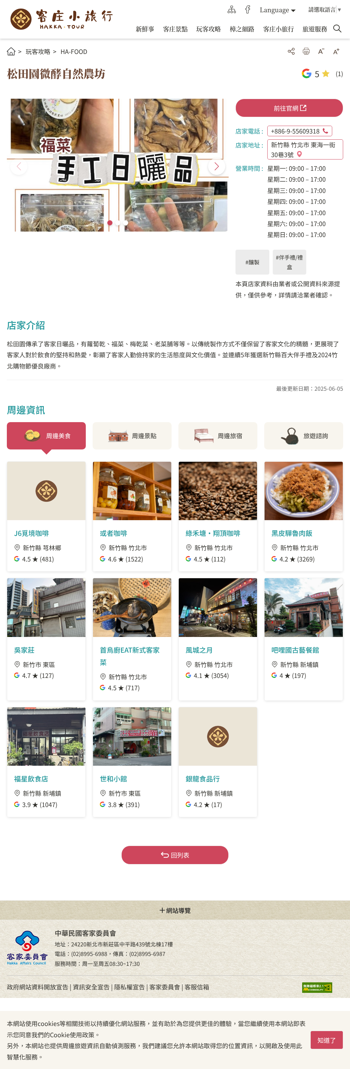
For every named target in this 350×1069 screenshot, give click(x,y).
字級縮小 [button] (321, 51)
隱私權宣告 (129, 986)
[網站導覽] (232, 9)
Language (274, 9)
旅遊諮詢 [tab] (316, 435)
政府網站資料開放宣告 (37, 986)
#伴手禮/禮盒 (289, 262)
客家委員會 (164, 986)
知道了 (327, 1040)
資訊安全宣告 (91, 986)
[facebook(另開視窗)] (248, 9)
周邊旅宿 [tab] (230, 435)
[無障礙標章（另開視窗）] (322, 987)
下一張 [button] (216, 166)
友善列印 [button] (306, 51)
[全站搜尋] (337, 28)
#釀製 (252, 262)
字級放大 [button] (336, 51)
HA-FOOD (73, 51)
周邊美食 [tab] (58, 435)
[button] (109, 222)
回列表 (180, 854)
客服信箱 (197, 986)
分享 (291, 51)
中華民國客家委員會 (27, 947)
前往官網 (286, 107)
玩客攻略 (38, 51)
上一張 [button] (18, 166)
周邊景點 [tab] (144, 435)
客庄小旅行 (61, 19)
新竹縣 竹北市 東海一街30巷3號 (303, 149)
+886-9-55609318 (295, 130)
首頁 (11, 51)
